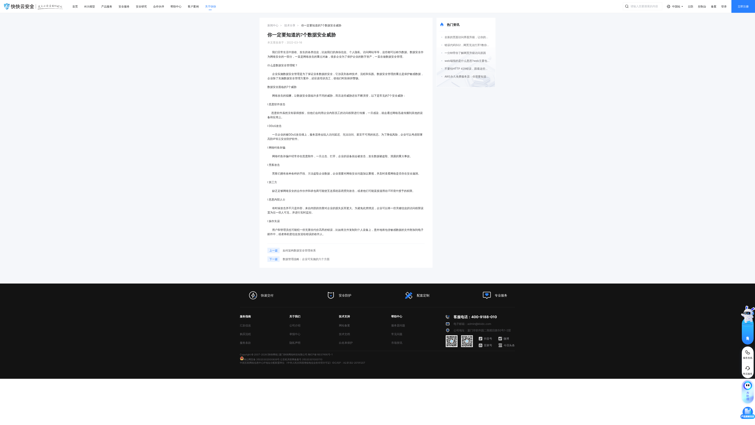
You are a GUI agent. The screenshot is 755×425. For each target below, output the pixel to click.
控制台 (702, 6)
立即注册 (743, 6)
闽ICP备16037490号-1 (320, 354)
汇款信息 (245, 325)
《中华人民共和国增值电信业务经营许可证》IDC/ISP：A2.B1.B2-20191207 (325, 362)
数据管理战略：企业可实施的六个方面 (306, 259)
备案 (713, 6)
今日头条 (509, 345)
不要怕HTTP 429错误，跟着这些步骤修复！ (472, 68)
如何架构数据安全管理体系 (299, 250)
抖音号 (488, 338)
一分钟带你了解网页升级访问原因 (465, 53)
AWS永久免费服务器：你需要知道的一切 (469, 76)
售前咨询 (748, 334)
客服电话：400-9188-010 (475, 317)
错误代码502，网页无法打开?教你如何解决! (472, 45)
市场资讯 (396, 342)
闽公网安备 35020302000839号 (262, 359)
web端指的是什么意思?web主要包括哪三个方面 (474, 60)
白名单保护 (346, 342)
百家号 (488, 345)
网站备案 (344, 325)
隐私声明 (294, 342)
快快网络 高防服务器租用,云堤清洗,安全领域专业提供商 (33, 6)
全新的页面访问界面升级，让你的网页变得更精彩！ (476, 37)
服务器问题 (398, 325)
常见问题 (396, 334)
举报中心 (294, 334)
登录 (724, 6)
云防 (690, 6)
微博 (506, 338)
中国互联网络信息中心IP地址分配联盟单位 (262, 362)
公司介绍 (294, 325)
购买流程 (245, 334)
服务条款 (245, 342)
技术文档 (344, 334)
